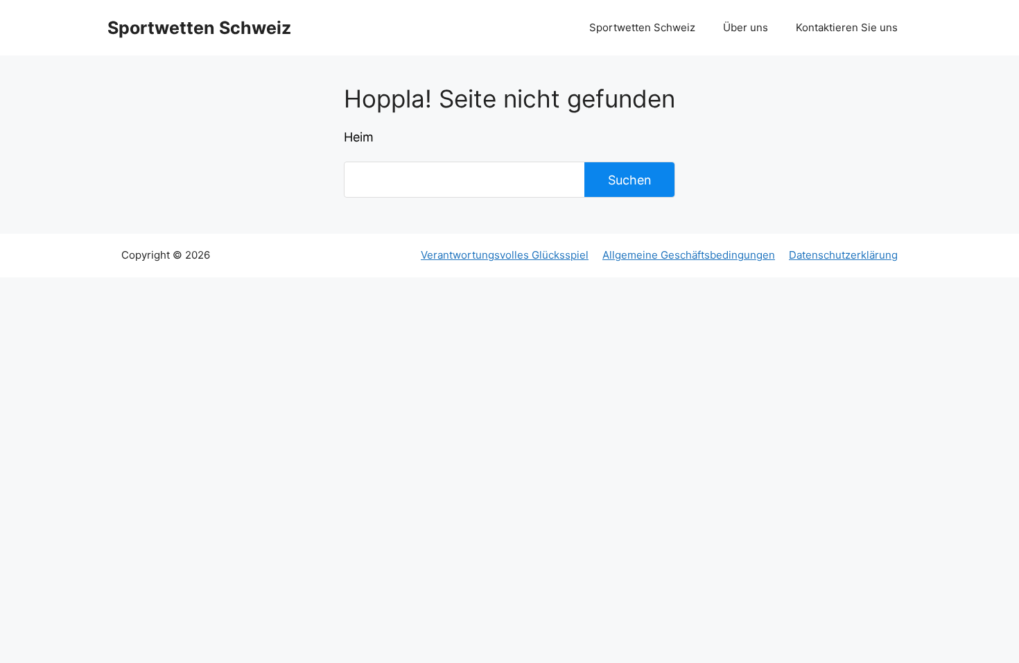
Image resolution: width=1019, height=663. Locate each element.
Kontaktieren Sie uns (847, 27)
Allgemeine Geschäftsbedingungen (688, 254)
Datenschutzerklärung (843, 254)
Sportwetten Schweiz (199, 27)
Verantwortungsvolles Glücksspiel (505, 254)
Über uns (745, 27)
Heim (359, 137)
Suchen (630, 180)
